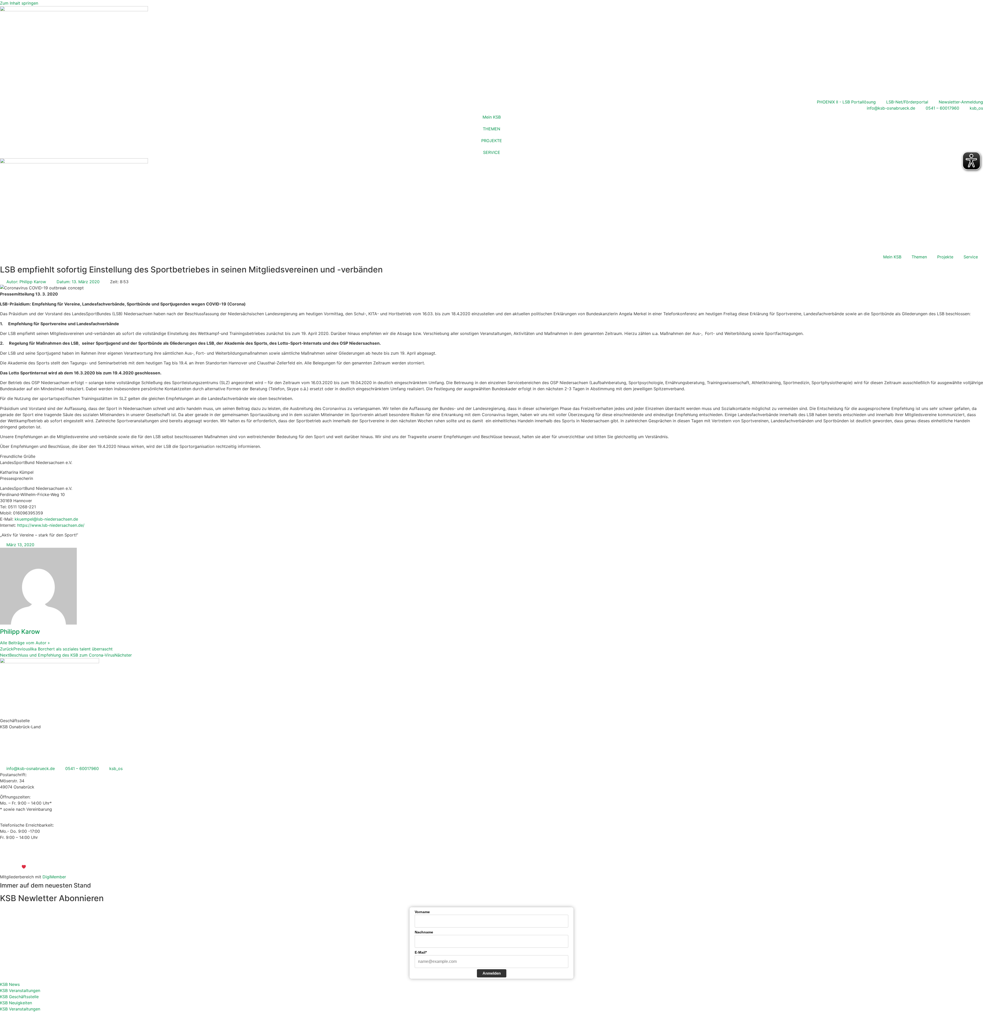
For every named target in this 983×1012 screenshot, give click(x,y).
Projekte (945, 256)
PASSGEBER (45, 866)
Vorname (422, 912)
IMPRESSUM (474, 857)
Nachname (424, 932)
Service (971, 256)
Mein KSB (492, 117)
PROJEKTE (491, 140)
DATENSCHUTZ (505, 857)
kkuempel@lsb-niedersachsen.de (46, 519)
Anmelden (492, 973)
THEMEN (491, 128)
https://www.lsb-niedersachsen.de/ (50, 525)
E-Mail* (421, 952)
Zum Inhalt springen (19, 3)
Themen (919, 256)
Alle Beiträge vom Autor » (25, 642)
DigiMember (54, 876)
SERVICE (491, 152)
